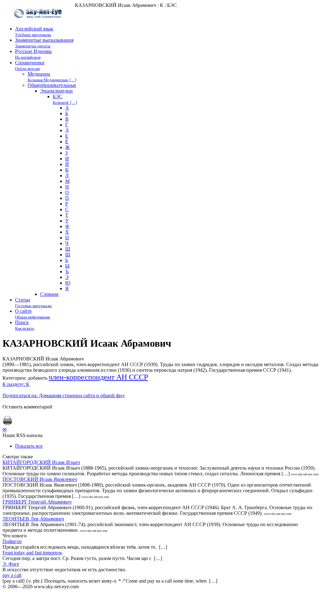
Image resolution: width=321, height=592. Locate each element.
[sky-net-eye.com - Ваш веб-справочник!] (39, 23)
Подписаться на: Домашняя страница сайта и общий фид (63, 395)
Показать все (29, 446)
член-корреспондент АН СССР (98, 377)
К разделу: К (16, 384)
